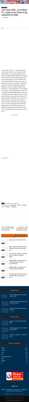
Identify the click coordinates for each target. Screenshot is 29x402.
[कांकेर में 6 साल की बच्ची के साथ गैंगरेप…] (4, 241)
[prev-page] (2, 281)
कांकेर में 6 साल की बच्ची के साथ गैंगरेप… (17, 240)
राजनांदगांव (19, 205)
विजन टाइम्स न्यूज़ (7, 206)
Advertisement (8, 397)
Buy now (22, 397)
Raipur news (16, 203)
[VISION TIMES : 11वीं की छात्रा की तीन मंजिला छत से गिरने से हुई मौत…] (4, 268)
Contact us (17, 397)
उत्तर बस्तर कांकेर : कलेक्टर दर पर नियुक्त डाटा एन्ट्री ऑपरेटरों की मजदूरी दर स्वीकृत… (18, 255)
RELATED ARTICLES (8, 235)
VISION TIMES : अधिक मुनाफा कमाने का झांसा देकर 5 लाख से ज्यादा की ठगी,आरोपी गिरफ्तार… (17, 262)
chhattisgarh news (8, 203)
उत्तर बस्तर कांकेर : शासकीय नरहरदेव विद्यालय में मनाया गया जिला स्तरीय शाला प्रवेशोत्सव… (22, 229)
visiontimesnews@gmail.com (17, 394)
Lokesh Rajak (5, 17)
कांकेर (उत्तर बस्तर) (4, 7)
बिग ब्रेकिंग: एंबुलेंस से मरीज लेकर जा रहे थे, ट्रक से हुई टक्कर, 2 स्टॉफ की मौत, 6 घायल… (18, 275)
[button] (2, 2)
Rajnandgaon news (5, 205)
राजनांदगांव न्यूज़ (24, 205)
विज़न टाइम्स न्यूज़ (14, 206)
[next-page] (4, 281)
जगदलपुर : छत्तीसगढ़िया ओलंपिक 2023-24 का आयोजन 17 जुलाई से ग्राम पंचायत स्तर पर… (7, 229)
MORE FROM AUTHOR (19, 235)
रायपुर (3, 206)
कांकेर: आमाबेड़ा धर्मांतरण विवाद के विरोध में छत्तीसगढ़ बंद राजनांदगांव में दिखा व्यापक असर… (18, 248)
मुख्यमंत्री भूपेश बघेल (13, 205)
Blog (13, 397)
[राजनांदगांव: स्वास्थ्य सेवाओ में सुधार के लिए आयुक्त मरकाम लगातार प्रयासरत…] (4, 303)
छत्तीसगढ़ (3, 243)
